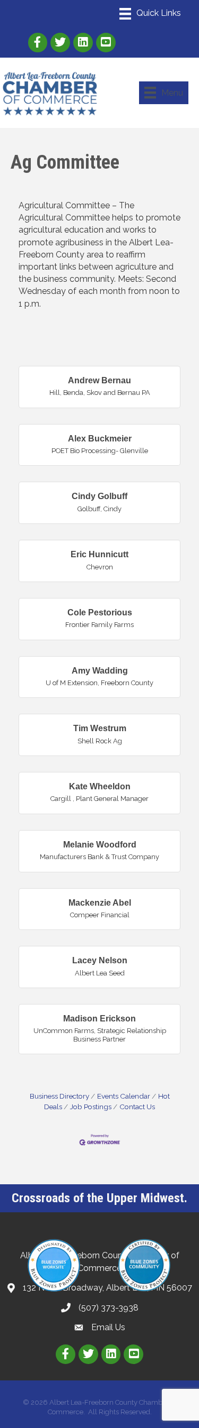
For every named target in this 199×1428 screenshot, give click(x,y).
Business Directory (59, 1096)
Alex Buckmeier (100, 438)
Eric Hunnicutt (99, 554)
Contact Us (137, 1106)
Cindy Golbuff (99, 496)
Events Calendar (123, 1096)
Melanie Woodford (99, 844)
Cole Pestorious (99, 612)
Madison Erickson (99, 1018)
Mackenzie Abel (99, 902)
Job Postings (90, 1106)
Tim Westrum (99, 728)
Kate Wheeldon (100, 786)
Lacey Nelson (99, 960)
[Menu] (150, 14)
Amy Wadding (100, 670)
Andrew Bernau (99, 380)
